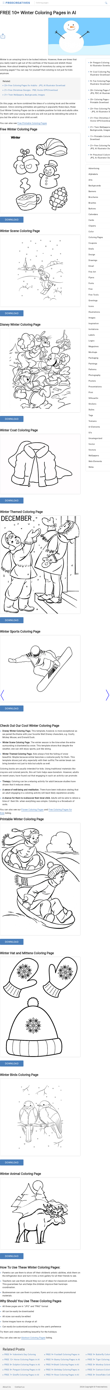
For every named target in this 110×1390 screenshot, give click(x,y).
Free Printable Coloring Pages (32, 123)
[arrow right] (107, 695)
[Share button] (3, 36)
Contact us (19, 1387)
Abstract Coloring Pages (33, 1337)
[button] (4, 2)
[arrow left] (2, 695)
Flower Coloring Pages (32, 809)
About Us (7, 1387)
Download (12, 219)
